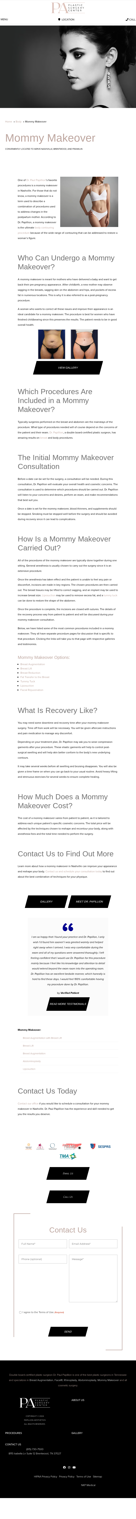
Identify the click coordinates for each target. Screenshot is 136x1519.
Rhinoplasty (70, 1380)
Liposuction (48, 595)
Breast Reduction (30, 673)
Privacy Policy (66, 1476)
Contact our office (28, 1103)
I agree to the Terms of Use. (43, 1312)
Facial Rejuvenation (31, 690)
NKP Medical (88, 1485)
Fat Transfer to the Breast (34, 677)
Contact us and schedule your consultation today (73, 871)
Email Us (68, 1173)
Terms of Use (83, 1476)
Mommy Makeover (108, 1380)
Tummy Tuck (27, 681)
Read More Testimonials (68, 1004)
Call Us (68, 1197)
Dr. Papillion (56, 432)
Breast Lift (26, 668)
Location (68, 19)
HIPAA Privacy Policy (45, 1476)
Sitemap (97, 1476)
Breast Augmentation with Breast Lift (42, 1038)
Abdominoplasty (32, 1061)
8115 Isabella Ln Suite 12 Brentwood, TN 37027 (35, 1453)
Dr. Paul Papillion (36, 180)
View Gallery (68, 367)
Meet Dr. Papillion (89, 901)
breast (43, 438)
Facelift (59, 1380)
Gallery (46, 901)
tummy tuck (110, 595)
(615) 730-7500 (34, 1449)
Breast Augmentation (32, 664)
